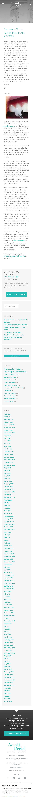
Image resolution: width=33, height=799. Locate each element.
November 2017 (9, 648)
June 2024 (7, 441)
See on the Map (18, 728)
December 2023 (9, 457)
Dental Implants (9, 382)
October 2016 (8, 683)
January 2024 (8, 454)
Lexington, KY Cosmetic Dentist (14, 256)
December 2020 (9, 554)
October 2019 (8, 586)
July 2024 (7, 438)
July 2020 (7, 567)
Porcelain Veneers (10, 393)
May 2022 (7, 508)
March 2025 (8, 417)
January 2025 (8, 422)
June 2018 (7, 629)
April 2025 (7, 414)
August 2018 (8, 623)
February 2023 (8, 484)
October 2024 (8, 430)
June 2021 (7, 538)
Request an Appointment (16, 294)
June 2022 (7, 505)
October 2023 (8, 462)
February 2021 (8, 548)
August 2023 (8, 468)
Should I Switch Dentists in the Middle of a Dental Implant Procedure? (14, 337)
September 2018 (9, 621)
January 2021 (8, 551)
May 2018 (7, 632)
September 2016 (9, 685)
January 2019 (8, 610)
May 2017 (7, 664)
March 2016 (8, 701)
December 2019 (9, 580)
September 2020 (9, 562)
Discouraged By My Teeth (12, 332)
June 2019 (7, 597)
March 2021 (8, 546)
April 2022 (7, 511)
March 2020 (8, 572)
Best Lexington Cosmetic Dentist (15, 372)
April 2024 (7, 446)
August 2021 (8, 532)
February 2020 (8, 575)
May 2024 (7, 443)
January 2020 (8, 578)
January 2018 (8, 642)
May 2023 (7, 476)
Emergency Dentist (10, 385)
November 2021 (9, 524)
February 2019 (8, 607)
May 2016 (7, 696)
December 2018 (9, 613)
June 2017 (7, 661)
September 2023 (9, 465)
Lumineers (7, 390)
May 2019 (7, 599)
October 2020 (8, 559)
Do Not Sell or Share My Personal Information (13, 796)
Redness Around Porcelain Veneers (15, 325)
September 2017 (9, 653)
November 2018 (9, 615)
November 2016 (9, 680)
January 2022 (8, 519)
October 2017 (8, 650)
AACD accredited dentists (12, 369)
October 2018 (8, 618)
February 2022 (8, 516)
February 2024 (8, 452)
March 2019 (8, 605)
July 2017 (7, 658)
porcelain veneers (10, 126)
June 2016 (7, 693)
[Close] (31, 784)
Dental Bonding (9, 380)
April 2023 (7, 478)
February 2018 (8, 640)
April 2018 (7, 634)
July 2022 (7, 503)
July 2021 (7, 535)
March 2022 (8, 513)
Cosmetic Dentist (10, 377)
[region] (16, 791)
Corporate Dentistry (10, 374)
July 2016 (7, 691)
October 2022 (8, 495)
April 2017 (7, 666)
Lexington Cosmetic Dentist (13, 388)
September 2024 (9, 433)
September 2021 (9, 529)
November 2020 (9, 556)
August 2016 (8, 688)
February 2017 (8, 672)
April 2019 (7, 602)
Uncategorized (9, 401)
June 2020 (7, 570)
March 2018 (8, 637)
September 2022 (9, 497)
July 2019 (7, 594)
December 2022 (9, 489)
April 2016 (7, 699)
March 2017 (8, 669)
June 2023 (7, 473)
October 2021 (8, 527)
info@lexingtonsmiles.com (19, 726)
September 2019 (9, 589)
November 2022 (9, 492)
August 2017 (8, 656)
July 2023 (7, 470)
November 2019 (9, 583)
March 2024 (8, 449)
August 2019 (8, 591)
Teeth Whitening (9, 399)
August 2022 (8, 500)
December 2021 (9, 521)
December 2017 (9, 645)
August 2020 (8, 564)
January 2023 (8, 486)
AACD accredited (19, 241)
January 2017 (8, 675)
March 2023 (8, 481)
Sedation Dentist (9, 396)
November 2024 (9, 427)
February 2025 (8, 419)
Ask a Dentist (16, 356)
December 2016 (9, 677)
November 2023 (9, 460)
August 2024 (8, 435)
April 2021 (7, 543)
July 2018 (7, 626)
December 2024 (9, 425)
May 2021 (7, 540)
